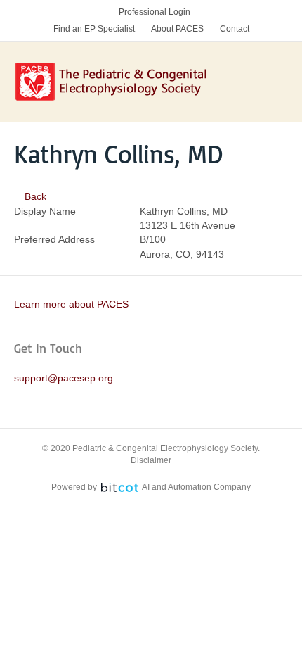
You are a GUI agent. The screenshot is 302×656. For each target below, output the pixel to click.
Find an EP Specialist (94, 29)
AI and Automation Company (196, 487)
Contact (234, 29)
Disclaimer (151, 460)
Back (34, 196)
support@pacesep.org (63, 378)
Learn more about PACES (71, 304)
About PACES (177, 29)
